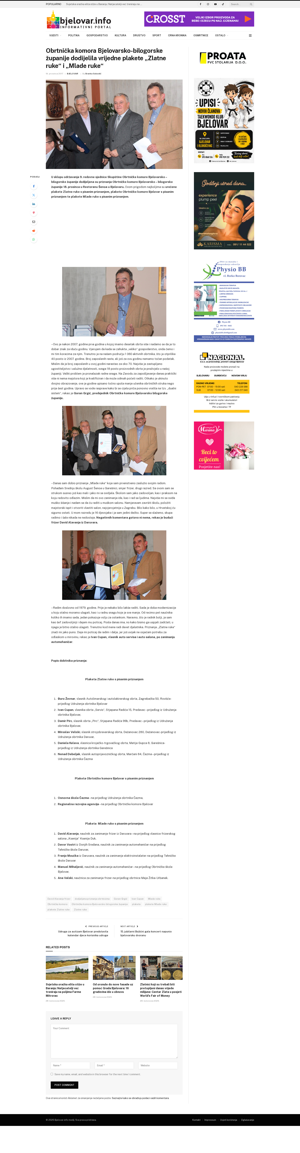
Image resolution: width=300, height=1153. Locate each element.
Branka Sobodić (93, 73)
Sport (156, 35)
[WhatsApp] (33, 239)
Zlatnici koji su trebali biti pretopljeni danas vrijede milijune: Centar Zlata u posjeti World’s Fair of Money (161, 990)
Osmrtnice (200, 35)
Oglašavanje (247, 1120)
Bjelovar (72, 73)
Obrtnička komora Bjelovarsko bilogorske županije (100, 904)
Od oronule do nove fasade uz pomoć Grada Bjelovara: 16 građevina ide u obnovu (113, 988)
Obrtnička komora (57, 904)
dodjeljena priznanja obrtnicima (92, 899)
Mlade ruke (154, 899)
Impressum (210, 1120)
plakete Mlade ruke (156, 904)
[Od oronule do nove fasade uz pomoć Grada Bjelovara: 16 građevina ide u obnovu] (114, 968)
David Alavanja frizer (59, 899)
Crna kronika (177, 35)
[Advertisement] (114, 237)
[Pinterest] (33, 212)
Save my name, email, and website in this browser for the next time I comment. (98, 1074)
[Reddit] (33, 230)
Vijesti (53, 35)
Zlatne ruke (80, 909)
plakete (136, 904)
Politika (74, 35)
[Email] (33, 221)
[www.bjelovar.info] (79, 19)
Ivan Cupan (138, 899)
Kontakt (196, 1120)
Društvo (139, 35)
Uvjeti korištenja (228, 1120)
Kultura (120, 35)
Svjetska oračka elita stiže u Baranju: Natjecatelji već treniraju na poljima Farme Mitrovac (105, 4)
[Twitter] (33, 195)
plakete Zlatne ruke (59, 909)
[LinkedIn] (33, 203)
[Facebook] (33, 186)
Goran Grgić (120, 899)
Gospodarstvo (97, 35)
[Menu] (250, 35)
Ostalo (220, 35)
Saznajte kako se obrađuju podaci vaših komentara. (140, 1098)
